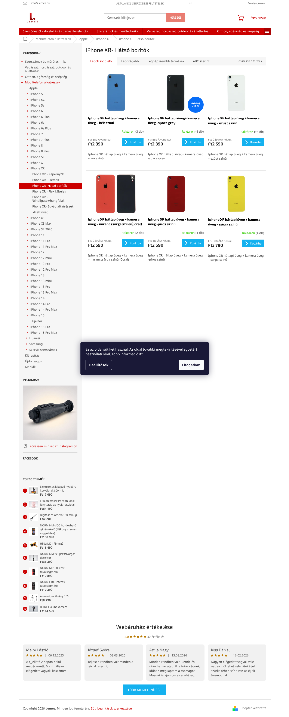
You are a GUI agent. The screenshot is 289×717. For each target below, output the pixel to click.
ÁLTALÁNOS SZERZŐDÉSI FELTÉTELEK (140, 3)
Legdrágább (130, 61)
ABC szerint (201, 61)
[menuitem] (55, 31)
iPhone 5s (37, 105)
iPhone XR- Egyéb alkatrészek (52, 206)
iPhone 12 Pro (40, 264)
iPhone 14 (37, 298)
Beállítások (98, 365)
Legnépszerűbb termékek (166, 61)
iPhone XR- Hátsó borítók (49, 186)
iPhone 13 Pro (40, 286)
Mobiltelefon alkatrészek (42, 82)
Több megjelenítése (144, 690)
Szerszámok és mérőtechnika (46, 61)
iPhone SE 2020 (41, 229)
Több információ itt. (128, 354)
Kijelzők (36, 321)
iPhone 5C (37, 100)
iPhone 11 (37, 235)
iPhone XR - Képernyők (47, 174)
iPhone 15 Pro (40, 327)
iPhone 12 (37, 252)
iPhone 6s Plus (40, 128)
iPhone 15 (37, 315)
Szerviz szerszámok (43, 350)
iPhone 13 (37, 275)
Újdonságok (33, 361)
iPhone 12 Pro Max (43, 269)
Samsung (36, 344)
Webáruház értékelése (144, 626)
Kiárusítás (32, 355)
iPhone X (36, 163)
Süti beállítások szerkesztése (111, 708)
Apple (33, 88)
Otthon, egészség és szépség (46, 77)
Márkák (30, 367)
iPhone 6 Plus (40, 117)
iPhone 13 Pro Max (43, 292)
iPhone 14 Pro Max (43, 309)
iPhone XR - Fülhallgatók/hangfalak (47, 199)
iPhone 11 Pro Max (43, 246)
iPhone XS (37, 218)
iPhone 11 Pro (40, 241)
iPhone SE (37, 157)
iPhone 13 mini (41, 281)
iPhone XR (37, 168)
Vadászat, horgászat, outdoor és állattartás (48, 69)
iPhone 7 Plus (40, 140)
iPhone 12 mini (41, 258)
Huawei (34, 338)
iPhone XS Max (40, 223)
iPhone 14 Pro (40, 304)
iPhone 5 (36, 94)
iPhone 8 (36, 145)
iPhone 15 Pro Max (43, 332)
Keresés (175, 17)
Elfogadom (191, 365)
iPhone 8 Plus (40, 151)
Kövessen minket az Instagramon (53, 446)
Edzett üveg (39, 212)
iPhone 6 (36, 111)
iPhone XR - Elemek (45, 180)
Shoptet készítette (253, 708)
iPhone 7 (36, 134)
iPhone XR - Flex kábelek (48, 191)
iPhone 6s (37, 122)
